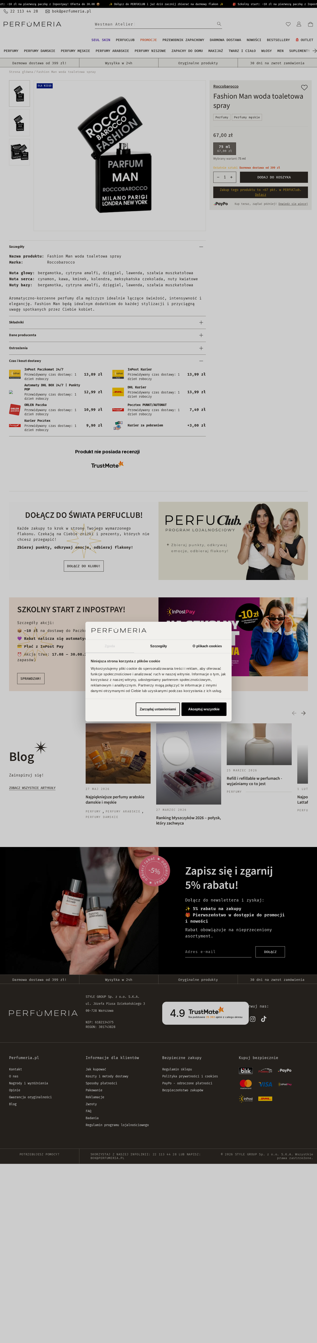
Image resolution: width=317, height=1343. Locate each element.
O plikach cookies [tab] (207, 646)
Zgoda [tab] (110, 646)
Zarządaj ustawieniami (158, 709)
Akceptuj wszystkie (204, 709)
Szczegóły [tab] (158, 646)
